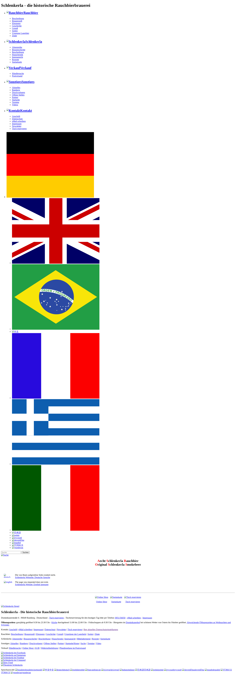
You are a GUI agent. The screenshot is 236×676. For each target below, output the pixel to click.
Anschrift (16, 116)
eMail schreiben (19, 121)
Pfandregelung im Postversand (73, 648)
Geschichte (17, 26)
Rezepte (15, 59)
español (217, 670)
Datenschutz (17, 119)
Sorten (15, 31)
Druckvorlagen (18, 92)
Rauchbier (30, 12)
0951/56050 (120, 618)
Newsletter (16, 126)
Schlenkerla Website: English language (31, 584)
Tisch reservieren (19, 128)
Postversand (17, 76)
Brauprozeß (17, 21)
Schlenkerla (33, 41)
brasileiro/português (33, 670)
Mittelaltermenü (83, 639)
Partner (15, 97)
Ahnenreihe (17, 47)
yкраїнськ (26, 672)
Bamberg (16, 90)
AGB (37, 648)
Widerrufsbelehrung (49, 648)
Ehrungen (16, 23)
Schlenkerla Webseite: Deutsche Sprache (32, 577)
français (97, 670)
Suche (83, 643)
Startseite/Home (72, 643)
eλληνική (115, 670)
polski (161, 670)
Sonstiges (28, 82)
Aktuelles (16, 87)
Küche (54, 622)
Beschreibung (18, 18)
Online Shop (101, 602)
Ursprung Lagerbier (20, 33)
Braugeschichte (18, 50)
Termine (15, 102)
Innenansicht (17, 57)
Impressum (16, 124)
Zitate (14, 36)
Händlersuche (18, 73)
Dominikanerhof (133, 622)
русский (178, 670)
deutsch (66, 670)
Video (98, 643)
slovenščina (199, 670)
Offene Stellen (18, 95)
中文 (51, 670)
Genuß (15, 28)
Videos (15, 105)
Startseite (16, 100)
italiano (131, 670)
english (82, 670)
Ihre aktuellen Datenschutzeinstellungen (101, 629)
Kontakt (26, 110)
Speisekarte (17, 62)
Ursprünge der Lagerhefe (75, 634)
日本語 (147, 670)
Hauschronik (17, 54)
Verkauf (25, 68)
